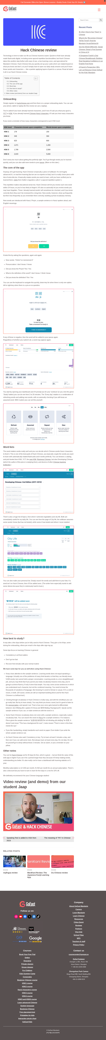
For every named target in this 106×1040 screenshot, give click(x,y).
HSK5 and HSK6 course (27, 999)
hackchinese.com (23, 103)
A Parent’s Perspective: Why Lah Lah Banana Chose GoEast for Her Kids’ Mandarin (90, 69)
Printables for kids (27, 1015)
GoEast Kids (27, 1022)
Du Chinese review (59, 873)
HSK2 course (27, 986)
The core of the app (16, 84)
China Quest (79, 922)
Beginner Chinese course (27, 980)
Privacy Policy (78, 945)
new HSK (32, 459)
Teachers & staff (78, 941)
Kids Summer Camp (27, 974)
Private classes (27, 964)
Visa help (78, 932)
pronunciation (13, 705)
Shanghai (27, 961)
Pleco (41, 718)
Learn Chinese (78, 916)
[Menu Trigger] (99, 9)
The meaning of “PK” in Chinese (57, 838)
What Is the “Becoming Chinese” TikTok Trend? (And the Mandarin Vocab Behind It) (91, 40)
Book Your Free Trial (27, 954)
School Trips (79, 935)
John (16, 180)
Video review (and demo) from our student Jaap (21, 93)
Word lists (13, 86)
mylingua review (10, 873)
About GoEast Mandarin (78, 906)
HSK (10, 113)
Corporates (27, 977)
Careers (79, 909)
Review (5, 870)
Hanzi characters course (27, 990)
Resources (78, 919)
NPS (78, 938)
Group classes (27, 967)
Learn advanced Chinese (27, 1002)
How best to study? (16, 88)
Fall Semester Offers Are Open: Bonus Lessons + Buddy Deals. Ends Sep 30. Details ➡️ (53, 2)
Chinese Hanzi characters (39, 113)
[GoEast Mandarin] (10, 8)
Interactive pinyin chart (27, 1018)
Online (27, 958)
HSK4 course (27, 996)
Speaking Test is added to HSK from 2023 (21, 839)
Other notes (13, 91)
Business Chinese (44, 459)
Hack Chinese (17, 755)
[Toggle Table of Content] (34, 78)
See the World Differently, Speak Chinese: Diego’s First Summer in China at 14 (91, 49)
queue (42, 162)
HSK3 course (27, 993)
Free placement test (27, 1012)
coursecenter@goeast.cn (79, 954)
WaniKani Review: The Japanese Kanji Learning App (38, 875)
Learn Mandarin (79, 913)
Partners (78, 929)
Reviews (78, 925)
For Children (27, 970)
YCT (5, 113)
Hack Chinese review (38, 50)
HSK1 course (27, 983)
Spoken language (27, 1006)
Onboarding (13, 81)
